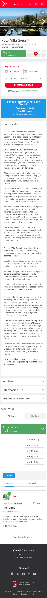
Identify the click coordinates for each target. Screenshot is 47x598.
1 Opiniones (11, 55)
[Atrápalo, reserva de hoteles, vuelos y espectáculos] (4, 4)
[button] (42, 12)
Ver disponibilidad (23, 85)
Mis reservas (23, 554)
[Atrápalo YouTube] (34, 574)
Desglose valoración (11, 511)
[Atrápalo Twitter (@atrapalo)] (17, 574)
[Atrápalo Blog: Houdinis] (12, 574)
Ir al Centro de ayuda (23, 557)
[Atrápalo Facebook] (23, 574)
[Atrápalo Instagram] (29, 574)
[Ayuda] (36, 4)
